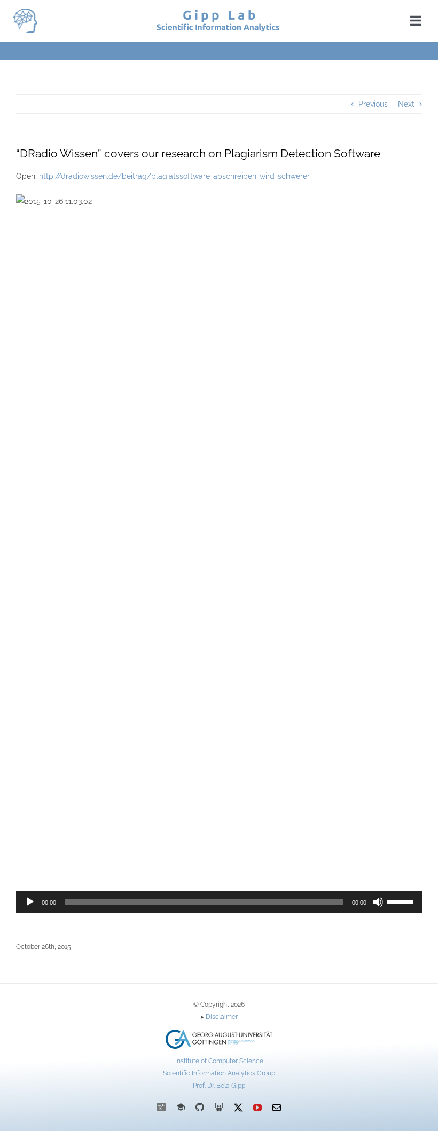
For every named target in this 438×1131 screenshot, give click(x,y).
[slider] (402, 901)
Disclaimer (222, 1017)
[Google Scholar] (180, 1107)
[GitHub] (199, 1107)
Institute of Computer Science (219, 1061)
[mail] (276, 1107)
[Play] (30, 902)
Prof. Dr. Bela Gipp (219, 1085)
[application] (219, 902)
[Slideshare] (219, 1107)
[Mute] (378, 902)
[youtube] (257, 1107)
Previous (373, 104)
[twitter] (238, 1107)
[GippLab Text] (218, 13)
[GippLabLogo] (25, 12)
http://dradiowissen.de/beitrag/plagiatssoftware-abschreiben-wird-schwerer (174, 176)
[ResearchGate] (161, 1107)
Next (406, 104)
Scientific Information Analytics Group (219, 1073)
